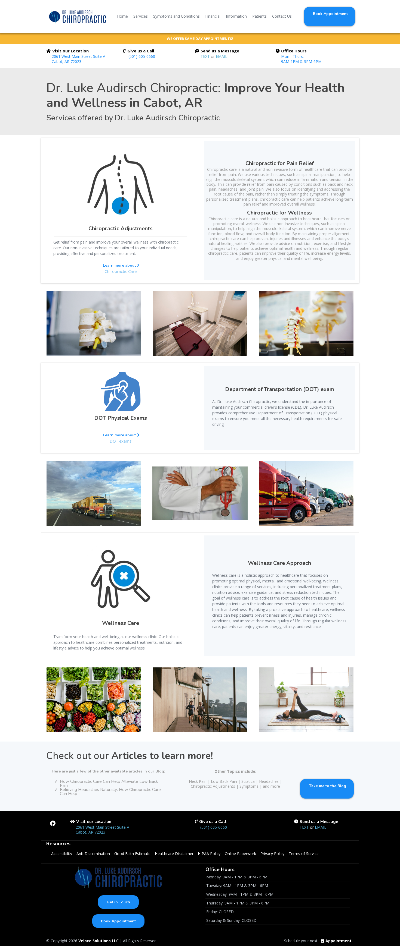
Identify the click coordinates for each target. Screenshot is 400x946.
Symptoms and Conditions (176, 16)
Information (236, 16)
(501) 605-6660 (141, 56)
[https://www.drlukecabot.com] (77, 17)
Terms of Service (304, 853)
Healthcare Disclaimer (174, 853)
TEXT (206, 56)
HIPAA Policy (209, 853)
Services (140, 16)
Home (122, 16)
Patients (259, 16)
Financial (212, 16)
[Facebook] (53, 823)
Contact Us (282, 16)
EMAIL (221, 56)
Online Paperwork (240, 853)
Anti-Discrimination (93, 853)
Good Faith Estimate (132, 853)
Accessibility (61, 853)
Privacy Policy (272, 853)
